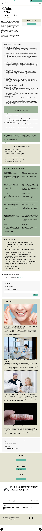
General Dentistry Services (10, 443)
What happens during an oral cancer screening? (14, 157)
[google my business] (32, 518)
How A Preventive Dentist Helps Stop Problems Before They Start (20, 360)
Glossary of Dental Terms (24, 242)
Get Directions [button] (21, 459)
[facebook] (29, 518)
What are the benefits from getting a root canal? (14, 159)
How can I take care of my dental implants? (13, 151)
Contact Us (21, 478)
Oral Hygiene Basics (9, 286)
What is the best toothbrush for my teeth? (13, 161)
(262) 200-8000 (10, 36)
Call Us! (37, 0)
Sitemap (14, 519)
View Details (14, 266)
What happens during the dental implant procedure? (15, 153)
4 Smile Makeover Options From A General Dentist (19, 394)
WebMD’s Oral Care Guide (13, 246)
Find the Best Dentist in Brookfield (12, 448)
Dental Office (7, 446)
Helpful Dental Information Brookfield (21, 110)
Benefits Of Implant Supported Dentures (16, 426)
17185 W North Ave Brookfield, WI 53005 (23, 0)
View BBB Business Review (24, 254)
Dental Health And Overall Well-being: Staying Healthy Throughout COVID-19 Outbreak (20, 327)
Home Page (28, 244)
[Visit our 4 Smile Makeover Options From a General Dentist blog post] (20, 392)
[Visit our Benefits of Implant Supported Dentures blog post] (20, 424)
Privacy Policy (10, 519)
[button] (40, 3)
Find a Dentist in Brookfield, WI (11, 289)
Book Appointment (31, 24)
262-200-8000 (31, 76)
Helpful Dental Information (13, 274)
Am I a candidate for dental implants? (12, 149)
